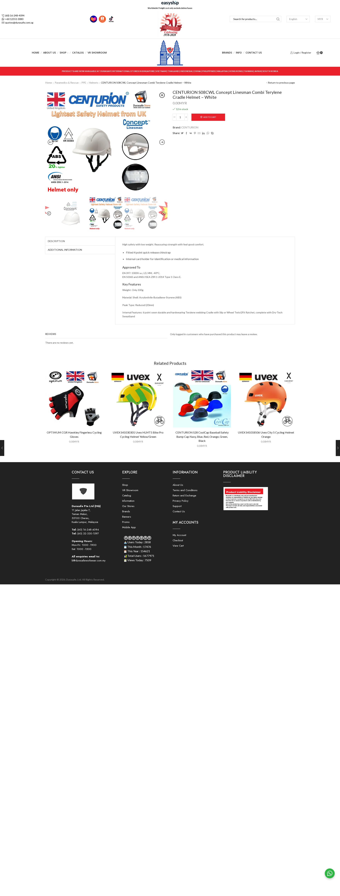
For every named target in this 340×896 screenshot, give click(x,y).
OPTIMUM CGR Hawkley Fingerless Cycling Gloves (74, 434)
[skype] (212, 133)
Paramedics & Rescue (67, 82)
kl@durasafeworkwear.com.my (89, 560)
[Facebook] (186, 133)
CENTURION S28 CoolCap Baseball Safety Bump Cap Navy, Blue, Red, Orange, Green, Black (202, 437)
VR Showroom (97, 52)
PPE (83, 82)
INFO (239, 52)
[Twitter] (182, 133)
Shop (63, 52)
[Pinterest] (195, 133)
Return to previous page (281, 82)
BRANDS (227, 52)
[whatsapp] (208, 133)
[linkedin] (203, 133)
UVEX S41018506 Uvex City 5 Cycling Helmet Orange (266, 434)
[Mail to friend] (199, 133)
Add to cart (209, 117)
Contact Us (254, 52)
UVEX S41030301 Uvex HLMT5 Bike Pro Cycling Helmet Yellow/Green (138, 434)
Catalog (78, 52)
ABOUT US (49, 52)
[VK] (191, 133)
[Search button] (278, 19)
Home (35, 52)
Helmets (93, 82)
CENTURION (190, 127)
